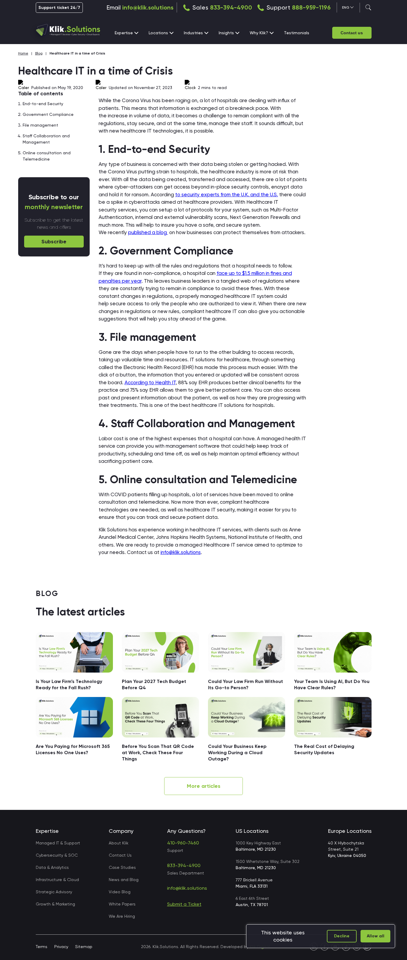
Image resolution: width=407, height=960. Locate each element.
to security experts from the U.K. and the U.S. (226, 194)
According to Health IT (150, 382)
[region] (320, 936)
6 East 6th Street (252, 901)
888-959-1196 (311, 7)
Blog (39, 53)
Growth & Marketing (55, 904)
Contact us (352, 32)
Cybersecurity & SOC (57, 855)
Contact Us (120, 855)
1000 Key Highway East (258, 846)
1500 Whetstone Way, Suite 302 (267, 864)
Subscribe (53, 241)
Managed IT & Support (58, 843)
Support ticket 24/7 (59, 7)
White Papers (122, 904)
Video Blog (120, 891)
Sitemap (83, 946)
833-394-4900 (231, 7)
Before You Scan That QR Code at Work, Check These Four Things (158, 752)
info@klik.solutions (147, 7)
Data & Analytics (52, 867)
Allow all (375, 936)
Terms (41, 946)
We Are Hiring (122, 916)
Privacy (61, 946)
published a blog (148, 232)
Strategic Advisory (54, 891)
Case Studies (122, 867)
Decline (341, 936)
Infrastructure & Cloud (57, 879)
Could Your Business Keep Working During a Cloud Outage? (237, 752)
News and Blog (124, 879)
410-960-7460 (183, 843)
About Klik (118, 843)
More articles (203, 786)
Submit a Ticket (184, 904)
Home (23, 53)
